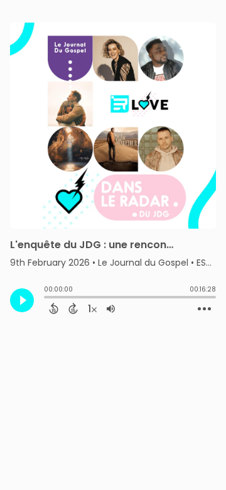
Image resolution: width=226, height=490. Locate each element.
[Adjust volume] (111, 308)
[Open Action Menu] (204, 309)
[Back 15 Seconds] (53, 308)
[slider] (47, 298)
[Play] (22, 300)
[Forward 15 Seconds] (73, 308)
